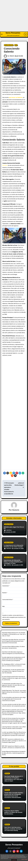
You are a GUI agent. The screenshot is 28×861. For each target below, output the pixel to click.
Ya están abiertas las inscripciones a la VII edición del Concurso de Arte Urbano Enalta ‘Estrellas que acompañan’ (13, 659)
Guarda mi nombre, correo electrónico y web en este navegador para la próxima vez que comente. (14, 617)
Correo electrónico (7, 599)
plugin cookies (24, 859)
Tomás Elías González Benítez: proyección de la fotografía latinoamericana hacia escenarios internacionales (13, 641)
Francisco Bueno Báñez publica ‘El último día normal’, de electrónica (13, 812)
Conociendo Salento (11, 50)
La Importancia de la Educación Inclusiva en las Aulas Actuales (13, 546)
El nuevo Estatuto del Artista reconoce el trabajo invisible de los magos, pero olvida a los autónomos (14, 678)
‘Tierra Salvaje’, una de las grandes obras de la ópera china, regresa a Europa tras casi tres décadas (13, 671)
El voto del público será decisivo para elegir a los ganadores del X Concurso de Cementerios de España (14, 699)
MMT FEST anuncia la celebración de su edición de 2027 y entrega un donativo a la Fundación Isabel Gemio (14, 740)
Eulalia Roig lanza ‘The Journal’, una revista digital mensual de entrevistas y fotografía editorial (14, 692)
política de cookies (13, 857)
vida (16, 45)
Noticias (7, 773)
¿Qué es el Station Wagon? (19, 484)
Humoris (12, 56)
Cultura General (9, 45)
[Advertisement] (14, 17)
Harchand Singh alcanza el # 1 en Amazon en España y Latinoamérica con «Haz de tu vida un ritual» (14, 634)
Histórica (4, 165)
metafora (8, 530)
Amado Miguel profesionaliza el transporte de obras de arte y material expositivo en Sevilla (13, 753)
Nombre (4, 592)
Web (3, 606)
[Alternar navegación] (2, 34)
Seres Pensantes (13, 33)
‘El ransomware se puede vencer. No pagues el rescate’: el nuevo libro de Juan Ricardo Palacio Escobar (13, 685)
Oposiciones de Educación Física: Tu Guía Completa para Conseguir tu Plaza (13, 561)
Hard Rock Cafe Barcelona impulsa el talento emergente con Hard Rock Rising (13, 829)
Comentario (5, 586)
